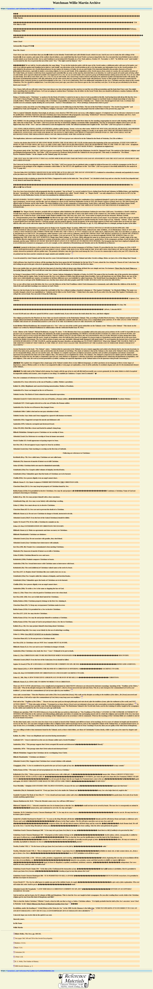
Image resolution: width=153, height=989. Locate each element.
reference (23, 8)
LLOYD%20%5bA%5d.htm (46, 8)
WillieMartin (32, 8)
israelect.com (12, 8)
